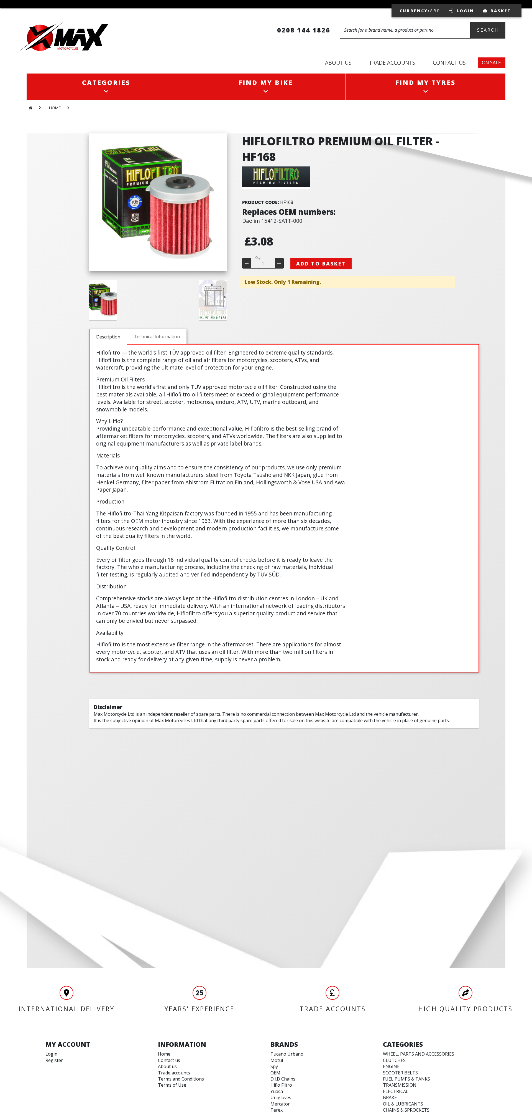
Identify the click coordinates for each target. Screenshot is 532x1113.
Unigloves (280, 1097)
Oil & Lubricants (403, 1104)
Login (51, 1054)
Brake (390, 1097)
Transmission (399, 1085)
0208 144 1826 (303, 30)
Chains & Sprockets (406, 1110)
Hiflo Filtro (281, 1085)
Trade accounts (174, 1073)
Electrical (395, 1091)
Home (164, 1054)
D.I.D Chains (282, 1079)
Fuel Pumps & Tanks (406, 1079)
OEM (275, 1073)
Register (54, 1060)
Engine (391, 1066)
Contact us (169, 1060)
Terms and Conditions (181, 1079)
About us (167, 1066)
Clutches (394, 1060)
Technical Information (157, 336)
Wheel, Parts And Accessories (418, 1054)
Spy (274, 1066)
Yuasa (276, 1091)
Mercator (280, 1104)
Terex (276, 1110)
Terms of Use (172, 1085)
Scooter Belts (400, 1073)
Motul (276, 1060)
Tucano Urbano (286, 1054)
